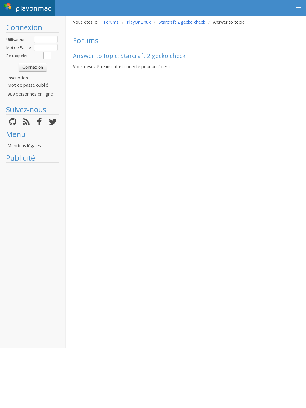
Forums (111, 22)
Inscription (17, 78)
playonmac (32, 8)
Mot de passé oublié (27, 85)
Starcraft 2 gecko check (182, 22)
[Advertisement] (32, 255)
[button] (298, 8)
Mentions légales (24, 145)
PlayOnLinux (139, 22)
